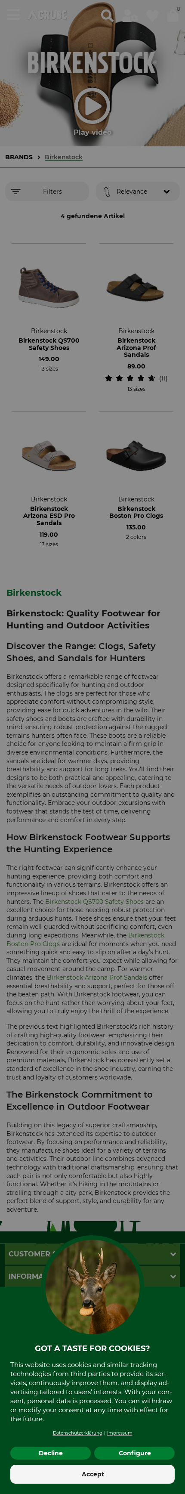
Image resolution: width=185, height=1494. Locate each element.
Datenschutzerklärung (77, 1433)
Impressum (120, 1433)
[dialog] (92, 747)
